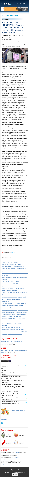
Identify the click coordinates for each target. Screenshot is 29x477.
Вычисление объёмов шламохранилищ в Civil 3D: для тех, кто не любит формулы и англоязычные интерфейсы (13, 386)
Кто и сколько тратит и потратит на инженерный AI (15, 303)
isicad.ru (17, 452)
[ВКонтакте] (11, 252)
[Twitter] (13, 252)
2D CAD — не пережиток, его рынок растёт (12, 264)
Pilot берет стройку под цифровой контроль (13, 266)
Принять (15, 474)
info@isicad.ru (16, 457)
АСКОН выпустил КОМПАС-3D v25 (11, 327)
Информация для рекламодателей (8, 466)
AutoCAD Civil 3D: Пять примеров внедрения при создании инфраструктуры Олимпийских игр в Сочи (13, 380)
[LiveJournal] (14, 252)
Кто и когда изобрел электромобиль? (11, 376)
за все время (10, 363)
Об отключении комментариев (9, 260)
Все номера (4, 419)
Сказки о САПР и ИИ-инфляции (10, 262)
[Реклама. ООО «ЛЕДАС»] (14, 9)
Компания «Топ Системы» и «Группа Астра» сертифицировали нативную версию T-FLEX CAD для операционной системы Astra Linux (14, 332)
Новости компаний (10, 16)
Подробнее (3, 464)
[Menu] (1, 3)
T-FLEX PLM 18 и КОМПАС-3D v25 (10, 281)
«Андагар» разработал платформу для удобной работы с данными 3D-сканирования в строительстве (14, 299)
